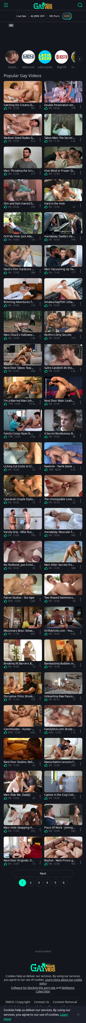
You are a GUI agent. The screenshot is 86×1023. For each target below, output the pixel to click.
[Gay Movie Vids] (43, 5)
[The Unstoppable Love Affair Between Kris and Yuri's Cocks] (63, 490)
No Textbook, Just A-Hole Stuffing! (19, 564)
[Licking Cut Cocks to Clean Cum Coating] (23, 457)
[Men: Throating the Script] (23, 162)
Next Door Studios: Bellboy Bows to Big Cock (19, 761)
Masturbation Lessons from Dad (59, 761)
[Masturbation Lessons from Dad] (63, 753)
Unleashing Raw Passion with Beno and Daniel (59, 696)
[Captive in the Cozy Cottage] (63, 786)
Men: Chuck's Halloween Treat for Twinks (19, 334)
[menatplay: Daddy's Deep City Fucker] (63, 227)
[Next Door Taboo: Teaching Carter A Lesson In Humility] (23, 359)
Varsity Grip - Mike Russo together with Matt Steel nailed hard (19, 531)
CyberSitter (43, 991)
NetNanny (67, 988)
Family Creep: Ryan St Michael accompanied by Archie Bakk (19, 433)
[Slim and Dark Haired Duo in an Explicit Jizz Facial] (23, 194)
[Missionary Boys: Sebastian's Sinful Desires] (23, 622)
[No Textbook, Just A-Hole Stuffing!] (23, 556)
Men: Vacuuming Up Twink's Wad (59, 269)
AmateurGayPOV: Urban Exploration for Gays (59, 301)
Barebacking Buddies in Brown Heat (58, 663)
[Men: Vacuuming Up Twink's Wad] (63, 260)
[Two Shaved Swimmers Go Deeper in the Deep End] (63, 589)
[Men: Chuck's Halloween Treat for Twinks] (23, 326)
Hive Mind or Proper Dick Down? (59, 170)
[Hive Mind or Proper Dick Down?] (63, 162)
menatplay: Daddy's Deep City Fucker (59, 236)
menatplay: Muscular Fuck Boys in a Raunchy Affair (59, 531)
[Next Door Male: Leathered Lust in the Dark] (63, 392)
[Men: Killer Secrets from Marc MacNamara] (63, 556)
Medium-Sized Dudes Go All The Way (19, 137)
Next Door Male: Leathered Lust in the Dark (59, 400)
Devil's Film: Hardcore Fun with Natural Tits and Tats (19, 269)
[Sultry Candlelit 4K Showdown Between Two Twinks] (63, 359)
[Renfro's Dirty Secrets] (63, 326)
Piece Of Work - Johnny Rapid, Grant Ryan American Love (59, 827)
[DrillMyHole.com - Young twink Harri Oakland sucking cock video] (63, 622)
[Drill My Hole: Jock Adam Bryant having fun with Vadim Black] (23, 227)
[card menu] (40, 106)
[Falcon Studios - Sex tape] (23, 589)
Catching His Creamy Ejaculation (19, 105)
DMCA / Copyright (18, 1002)
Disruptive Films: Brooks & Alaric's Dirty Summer (19, 696)
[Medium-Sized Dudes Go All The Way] (23, 129)
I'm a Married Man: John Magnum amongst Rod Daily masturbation (19, 400)
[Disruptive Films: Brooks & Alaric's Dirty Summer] (23, 687)
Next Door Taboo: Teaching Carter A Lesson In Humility (19, 367)
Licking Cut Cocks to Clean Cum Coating (19, 466)
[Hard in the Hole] (63, 194)
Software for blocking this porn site (33, 988)
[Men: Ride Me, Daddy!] (23, 786)
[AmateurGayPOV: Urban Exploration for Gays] (63, 293)
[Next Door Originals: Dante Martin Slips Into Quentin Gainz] (23, 852)
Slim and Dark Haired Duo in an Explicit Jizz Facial (19, 203)
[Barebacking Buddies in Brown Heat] (63, 654)
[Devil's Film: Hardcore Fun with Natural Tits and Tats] (23, 260)
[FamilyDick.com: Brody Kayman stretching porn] (63, 720)
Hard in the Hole (54, 203)
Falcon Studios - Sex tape (19, 597)
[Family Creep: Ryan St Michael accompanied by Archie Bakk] (23, 424)
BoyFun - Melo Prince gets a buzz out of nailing (59, 860)
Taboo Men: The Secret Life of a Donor (59, 137)
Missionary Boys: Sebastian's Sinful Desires (19, 630)
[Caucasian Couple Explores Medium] (23, 490)
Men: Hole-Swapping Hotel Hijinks (19, 827)
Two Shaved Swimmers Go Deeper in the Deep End (59, 597)
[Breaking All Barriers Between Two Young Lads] (23, 654)
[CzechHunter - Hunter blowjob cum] (23, 720)
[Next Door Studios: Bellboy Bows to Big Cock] (23, 753)
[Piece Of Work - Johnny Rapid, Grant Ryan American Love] (63, 819)
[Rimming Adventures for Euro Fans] (23, 293)
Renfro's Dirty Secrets (58, 334)
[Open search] (80, 5)
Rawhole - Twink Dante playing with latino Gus (59, 466)
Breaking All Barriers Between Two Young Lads (19, 663)
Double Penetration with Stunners (59, 105)
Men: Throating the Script (19, 170)
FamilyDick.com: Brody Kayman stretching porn (59, 729)
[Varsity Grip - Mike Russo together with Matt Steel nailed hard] (23, 523)
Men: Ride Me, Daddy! (17, 794)
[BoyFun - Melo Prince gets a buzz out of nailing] (63, 852)
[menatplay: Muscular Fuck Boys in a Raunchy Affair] (63, 523)
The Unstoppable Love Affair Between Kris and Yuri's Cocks (59, 499)
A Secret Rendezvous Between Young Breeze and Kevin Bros (59, 433)
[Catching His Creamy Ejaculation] (23, 96)
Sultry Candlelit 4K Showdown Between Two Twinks (59, 367)
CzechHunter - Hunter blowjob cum (19, 729)
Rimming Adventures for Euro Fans (19, 301)
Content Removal (65, 1002)
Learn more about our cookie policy (60, 981)
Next (43, 873)
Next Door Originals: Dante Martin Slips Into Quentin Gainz (19, 860)
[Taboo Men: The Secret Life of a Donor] (63, 129)
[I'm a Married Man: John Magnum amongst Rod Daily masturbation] (23, 392)
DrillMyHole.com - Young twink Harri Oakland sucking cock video (59, 630)
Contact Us (41, 1002)
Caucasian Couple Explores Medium (19, 499)
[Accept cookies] (78, 1014)
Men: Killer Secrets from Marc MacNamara (59, 564)
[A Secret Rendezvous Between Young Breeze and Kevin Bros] (63, 424)
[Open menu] (6, 5)
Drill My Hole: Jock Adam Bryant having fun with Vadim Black (19, 236)
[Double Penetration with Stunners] (63, 96)
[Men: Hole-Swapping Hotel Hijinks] (23, 819)
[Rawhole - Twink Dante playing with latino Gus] (63, 457)
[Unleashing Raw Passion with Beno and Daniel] (63, 687)
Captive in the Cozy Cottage (59, 794)
